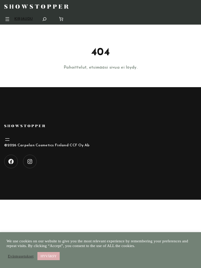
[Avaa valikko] (7, 19)
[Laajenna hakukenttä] (44, 19)
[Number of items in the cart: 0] (61, 19)
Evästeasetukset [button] (21, 256)
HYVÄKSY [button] (49, 256)
